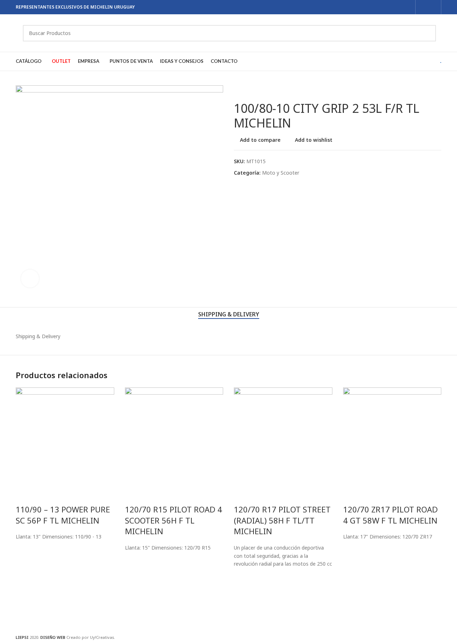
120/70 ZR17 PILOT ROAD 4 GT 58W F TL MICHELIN (390, 515)
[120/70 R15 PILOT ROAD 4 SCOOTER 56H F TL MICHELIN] (174, 436)
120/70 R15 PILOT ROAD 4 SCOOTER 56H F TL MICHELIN (173, 520)
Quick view (25, 576)
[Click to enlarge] (30, 278)
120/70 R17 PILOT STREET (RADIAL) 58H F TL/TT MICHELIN (282, 520)
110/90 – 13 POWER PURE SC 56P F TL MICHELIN (63, 515)
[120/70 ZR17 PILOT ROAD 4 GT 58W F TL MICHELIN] (392, 436)
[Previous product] (238, 89)
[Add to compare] (25, 495)
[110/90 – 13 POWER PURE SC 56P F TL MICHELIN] (65, 436)
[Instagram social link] (432, 7)
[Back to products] (246, 89)
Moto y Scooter (280, 172)
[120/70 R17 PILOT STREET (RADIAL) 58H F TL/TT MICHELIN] (283, 436)
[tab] (228, 314)
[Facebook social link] (423, 7)
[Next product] (255, 89)
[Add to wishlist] (25, 550)
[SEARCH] (428, 33)
